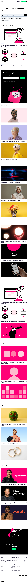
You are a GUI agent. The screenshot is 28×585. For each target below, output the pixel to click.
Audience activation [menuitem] (14, 560)
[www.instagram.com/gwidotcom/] (23, 575)
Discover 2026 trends (5, 20)
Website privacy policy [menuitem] (14, 567)
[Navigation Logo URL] (2, 1)
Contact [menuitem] (2, 570)
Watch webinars (10, 18)
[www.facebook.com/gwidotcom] (19, 575)
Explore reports (4, 18)
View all (25, 405)
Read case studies (18, 18)
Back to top (3, 575)
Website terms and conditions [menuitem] (15, 566)
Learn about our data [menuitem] (4, 561)
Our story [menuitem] (2, 566)
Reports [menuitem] (25, 560)
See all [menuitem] (12, 572)
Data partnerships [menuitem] (13, 561)
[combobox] (14, 15)
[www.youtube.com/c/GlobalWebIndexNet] (26, 575)
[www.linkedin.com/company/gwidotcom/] (22, 575)
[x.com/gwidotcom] (20, 575)
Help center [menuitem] (25, 561)
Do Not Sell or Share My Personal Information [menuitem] (15, 570)
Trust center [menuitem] (2, 571)
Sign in (19, 1)
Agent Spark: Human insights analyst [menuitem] (6, 560)
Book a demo (23, 1)
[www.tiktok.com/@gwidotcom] (25, 575)
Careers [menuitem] (2, 567)
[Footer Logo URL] (3, 581)
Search (25, 15)
